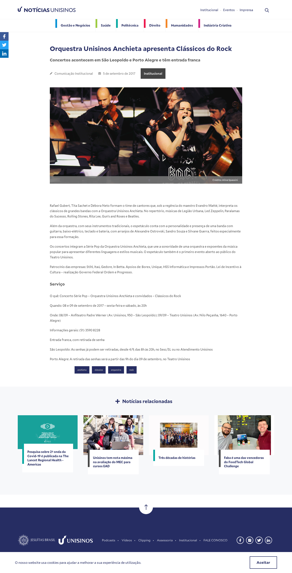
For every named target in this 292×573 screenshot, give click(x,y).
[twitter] (259, 539)
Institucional (209, 10)
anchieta (82, 369)
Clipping (144, 540)
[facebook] (240, 539)
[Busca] (267, 9)
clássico (99, 369)
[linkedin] (268, 539)
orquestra (116, 369)
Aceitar (263, 562)
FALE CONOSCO (215, 540)
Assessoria (165, 540)
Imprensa (246, 10)
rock (131, 369)
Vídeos (127, 540)
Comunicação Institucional (74, 73)
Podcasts (108, 540)
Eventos (229, 10)
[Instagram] (249, 539)
